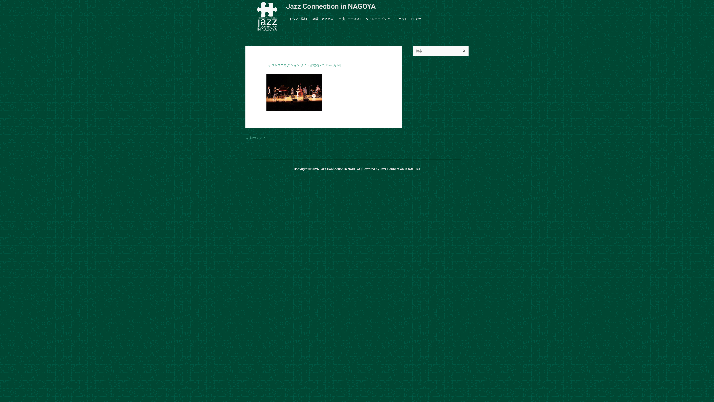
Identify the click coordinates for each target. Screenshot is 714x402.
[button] (364, 19)
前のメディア (257, 138)
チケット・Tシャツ (408, 19)
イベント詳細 (298, 19)
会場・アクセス (322, 19)
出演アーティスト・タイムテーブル (362, 19)
